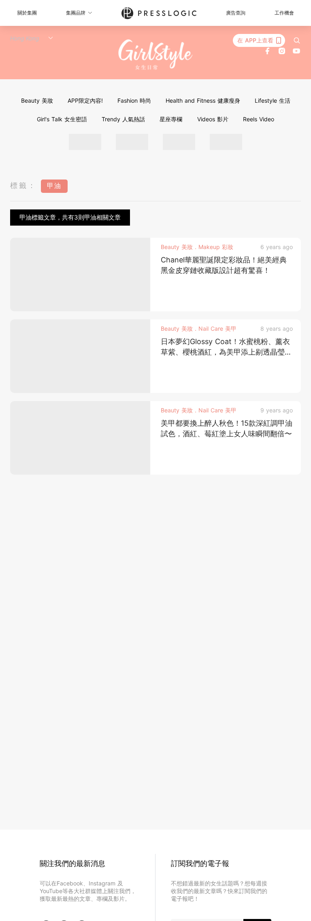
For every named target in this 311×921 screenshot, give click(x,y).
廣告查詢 (235, 13)
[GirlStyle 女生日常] (156, 55)
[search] (296, 40)
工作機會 (284, 13)
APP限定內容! (85, 100)
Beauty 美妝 (37, 100)
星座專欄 (171, 119)
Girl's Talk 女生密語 (62, 119)
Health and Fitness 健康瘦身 (203, 100)
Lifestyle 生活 (272, 100)
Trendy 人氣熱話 (123, 119)
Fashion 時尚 (134, 100)
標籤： (23, 185)
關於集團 (27, 13)
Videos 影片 (212, 119)
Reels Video (258, 119)
